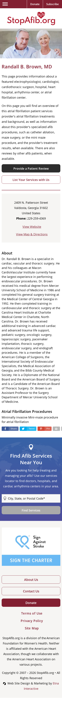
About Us (31, 580)
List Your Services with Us (31, 180)
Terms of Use (32, 613)
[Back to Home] (31, 18)
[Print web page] (56, 429)
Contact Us (31, 591)
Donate (31, 603)
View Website (31, 227)
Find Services (31, 510)
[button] (45, 429)
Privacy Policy (32, 621)
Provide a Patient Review (31, 168)
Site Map (32, 628)
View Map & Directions (32, 234)
